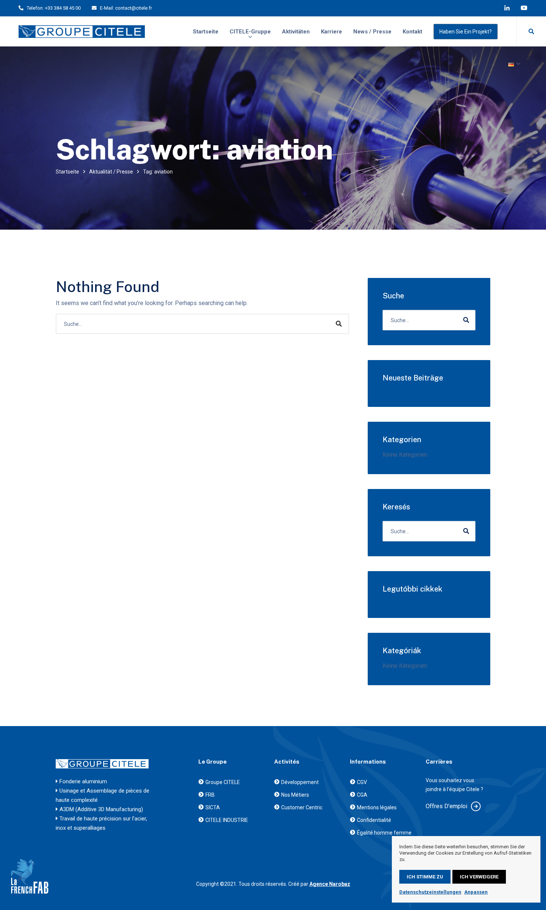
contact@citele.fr (133, 8)
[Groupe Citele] (82, 31)
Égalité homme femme (384, 833)
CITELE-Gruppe (250, 31)
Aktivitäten (296, 31)
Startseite (205, 31)
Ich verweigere (479, 877)
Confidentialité (374, 820)
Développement (300, 782)
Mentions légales (377, 807)
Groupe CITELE (222, 782)
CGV (362, 782)
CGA (362, 795)
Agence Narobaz (329, 884)
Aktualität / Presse (111, 172)
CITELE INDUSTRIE (226, 820)
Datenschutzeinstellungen (430, 892)
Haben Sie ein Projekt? (465, 32)
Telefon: (35, 8)
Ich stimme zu (425, 877)
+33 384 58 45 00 (63, 8)
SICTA (212, 807)
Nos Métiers (295, 795)
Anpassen (476, 892)
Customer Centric (301, 807)
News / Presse (372, 31)
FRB (210, 795)
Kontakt (412, 31)
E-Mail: (107, 8)
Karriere (331, 31)
